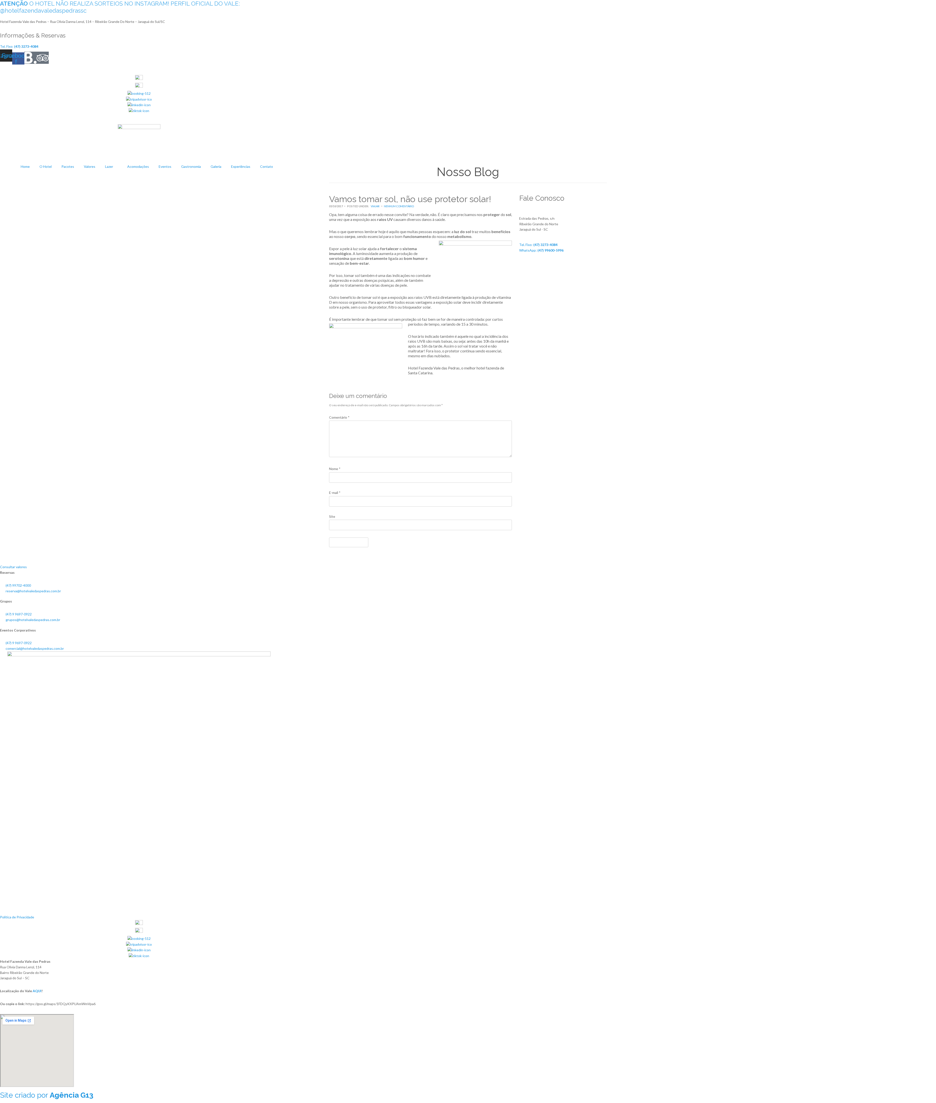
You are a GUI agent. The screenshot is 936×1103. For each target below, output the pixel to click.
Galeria (216, 166)
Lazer (109, 166)
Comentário (339, 417)
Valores (89, 166)
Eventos (165, 166)
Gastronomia (191, 166)
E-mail (335, 492)
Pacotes (67, 166)
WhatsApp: (541, 250)
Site (332, 516)
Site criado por (46, 1095)
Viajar (375, 206)
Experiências (240, 166)
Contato (266, 166)
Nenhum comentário (399, 206)
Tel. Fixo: (538, 245)
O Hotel (45, 166)
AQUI (37, 991)
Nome (335, 469)
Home (25, 166)
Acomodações (138, 166)
